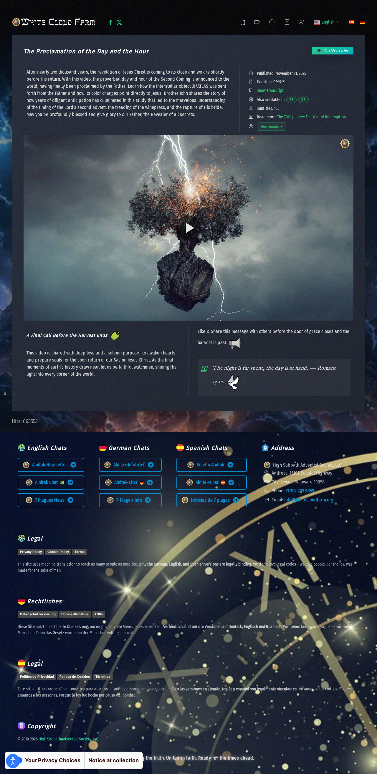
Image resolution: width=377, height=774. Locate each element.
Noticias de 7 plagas (211, 500)
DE (305, 99)
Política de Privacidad (37, 676)
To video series (336, 50)
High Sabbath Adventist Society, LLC (68, 739)
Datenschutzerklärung (38, 614)
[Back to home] (55, 22)
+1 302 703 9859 (299, 490)
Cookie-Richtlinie (75, 614)
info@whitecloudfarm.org (308, 500)
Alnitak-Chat (127, 482)
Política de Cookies (74, 676)
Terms (80, 552)
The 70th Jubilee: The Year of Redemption (311, 117)
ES (293, 99)
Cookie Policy (58, 552)
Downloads (273, 127)
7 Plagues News (51, 500)
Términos (102, 676)
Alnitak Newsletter (51, 465)
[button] (257, 22)
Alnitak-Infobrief (130, 465)
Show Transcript (270, 90)
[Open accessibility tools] (13, 761)
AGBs (98, 614)
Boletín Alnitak (211, 465)
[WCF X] (119, 22)
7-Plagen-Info (130, 500)
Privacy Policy (31, 552)
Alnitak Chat (47, 482)
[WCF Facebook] (110, 22)
